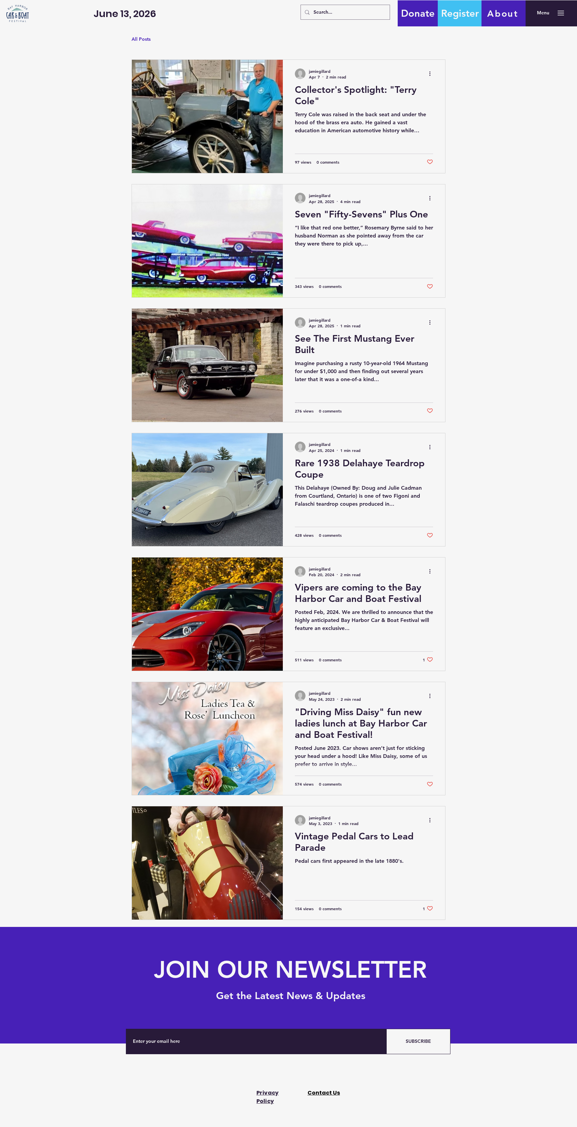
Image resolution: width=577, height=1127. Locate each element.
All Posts (141, 39)
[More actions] (432, 74)
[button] (543, 13)
